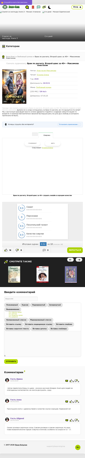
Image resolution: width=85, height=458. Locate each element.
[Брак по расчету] (71, 274)
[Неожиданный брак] (42, 274)
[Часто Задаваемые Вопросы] (44, 7)
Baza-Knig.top (21, 445)
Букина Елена (43, 75)
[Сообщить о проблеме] (35, 134)
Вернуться (75, 250)
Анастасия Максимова (46, 70)
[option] (15, 312)
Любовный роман (25, 56)
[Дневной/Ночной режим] (49, 7)
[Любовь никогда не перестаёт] (14, 274)
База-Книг (10, 56)
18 (10, 250)
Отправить (11, 361)
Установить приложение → (69, 124)
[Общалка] (38, 7)
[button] (12, 305)
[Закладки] (33, 7)
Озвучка (46, 135)
